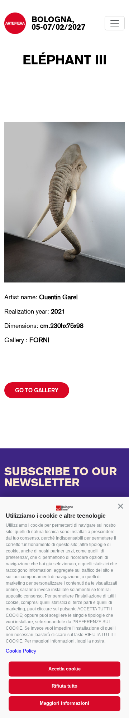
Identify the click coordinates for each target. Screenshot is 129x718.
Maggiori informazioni (64, 703)
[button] (120, 506)
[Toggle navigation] (115, 23)
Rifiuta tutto (64, 686)
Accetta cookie (64, 669)
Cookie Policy (21, 651)
